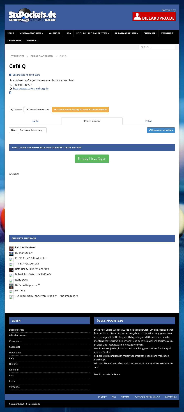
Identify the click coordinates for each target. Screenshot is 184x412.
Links (12, 381)
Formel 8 (20, 290)
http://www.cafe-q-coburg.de (31, 88)
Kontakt (102, 397)
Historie (13, 363)
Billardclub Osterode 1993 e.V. (33, 274)
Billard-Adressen (125, 33)
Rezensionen (92, 121)
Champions (14, 40)
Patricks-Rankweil (25, 247)
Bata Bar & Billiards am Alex (32, 269)
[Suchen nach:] (157, 47)
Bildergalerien (16, 329)
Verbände (167, 33)
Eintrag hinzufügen (92, 158)
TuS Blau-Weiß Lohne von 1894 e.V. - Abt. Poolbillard (46, 296)
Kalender (54, 33)
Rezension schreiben (162, 130)
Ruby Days (21, 279)
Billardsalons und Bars (26, 74)
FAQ (11, 358)
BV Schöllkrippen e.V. (27, 285)
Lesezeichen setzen (38, 109)
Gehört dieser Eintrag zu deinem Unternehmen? (81, 109)
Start (10, 33)
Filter (13, 130)
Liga (68, 33)
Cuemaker (150, 33)
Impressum (171, 397)
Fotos (148, 121)
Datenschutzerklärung (147, 397)
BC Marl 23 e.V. (24, 252)
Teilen (16, 109)
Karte (35, 121)
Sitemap (125, 397)
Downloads (15, 352)
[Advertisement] (92, 201)
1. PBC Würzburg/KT (27, 263)
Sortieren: (31, 130)
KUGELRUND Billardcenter (31, 258)
